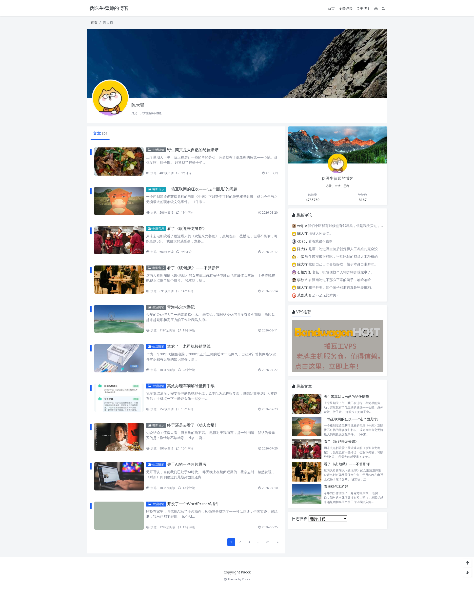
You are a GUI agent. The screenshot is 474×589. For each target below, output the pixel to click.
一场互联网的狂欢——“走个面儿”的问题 (202, 189)
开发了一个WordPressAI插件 (193, 504)
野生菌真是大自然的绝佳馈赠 (192, 149)
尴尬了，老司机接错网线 (189, 346)
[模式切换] (376, 8)
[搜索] (383, 8)
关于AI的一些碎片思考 (186, 464)
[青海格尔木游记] (306, 494)
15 (186, 409)
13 (188, 488)
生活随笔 (158, 150)
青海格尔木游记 (181, 307)
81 (268, 542)
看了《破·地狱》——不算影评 (193, 267)
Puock (246, 579)
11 (186, 212)
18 (188, 330)
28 (188, 370)
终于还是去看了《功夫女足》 (192, 425)
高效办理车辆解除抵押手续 (191, 385)
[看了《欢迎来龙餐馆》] (306, 449)
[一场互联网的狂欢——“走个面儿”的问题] (306, 427)
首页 (331, 8)
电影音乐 (158, 189)
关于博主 (363, 8)
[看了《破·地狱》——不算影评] (306, 472)
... (258, 542)
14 (186, 291)
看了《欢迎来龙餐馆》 (187, 228)
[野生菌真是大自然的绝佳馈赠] (306, 404)
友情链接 (346, 8)
